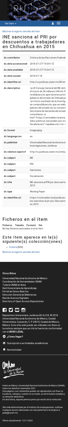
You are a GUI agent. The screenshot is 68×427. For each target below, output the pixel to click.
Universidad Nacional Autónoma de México (24, 278)
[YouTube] (17, 309)
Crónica (13, 247)
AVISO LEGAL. (16, 331)
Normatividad (14, 349)
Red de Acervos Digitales (15, 298)
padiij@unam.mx (10, 413)
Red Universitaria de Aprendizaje (19, 288)
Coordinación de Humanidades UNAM (22, 281)
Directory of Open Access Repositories (23, 301)
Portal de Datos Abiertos (15, 291)
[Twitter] (11, 309)
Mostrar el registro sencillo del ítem (21, 31)
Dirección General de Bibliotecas (19, 294)
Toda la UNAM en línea (14, 285)
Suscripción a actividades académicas (27, 343)
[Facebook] (4, 309)
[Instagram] (23, 309)
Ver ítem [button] (10, 23)
